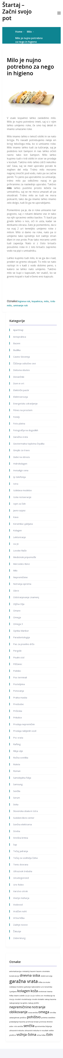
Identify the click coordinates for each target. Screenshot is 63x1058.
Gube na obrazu (21, 456)
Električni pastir (21, 390)
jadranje (27, 987)
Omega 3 (18, 623)
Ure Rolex (18, 884)
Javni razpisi (19, 510)
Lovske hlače (20, 550)
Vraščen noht (20, 911)
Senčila (16, 791)
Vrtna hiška (18, 917)
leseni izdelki (19, 996)
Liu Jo (16, 543)
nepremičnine (20, 1007)
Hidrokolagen (20, 463)
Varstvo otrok (20, 891)
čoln (49, 1034)
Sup (15, 844)
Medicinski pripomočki (24, 557)
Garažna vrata (20, 436)
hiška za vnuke (44, 982)
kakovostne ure (37, 987)
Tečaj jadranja (20, 851)
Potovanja (18, 690)
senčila (29, 1025)
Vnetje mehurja (21, 897)
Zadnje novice (20, 924)
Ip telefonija (19, 476)
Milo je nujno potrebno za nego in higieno (30, 66)
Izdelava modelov (22, 490)
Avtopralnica (19, 336)
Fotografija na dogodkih (25, 430)
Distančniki (18, 376)
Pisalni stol (18, 657)
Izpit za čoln (19, 503)
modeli (18, 999)
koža (34, 991)
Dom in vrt (18, 383)
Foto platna (19, 423)
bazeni (33, 971)
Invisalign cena (20, 470)
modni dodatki (38, 999)
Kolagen (17, 530)
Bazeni (16, 343)
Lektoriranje (19, 537)
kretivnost (42, 991)
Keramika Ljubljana (23, 523)
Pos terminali (20, 677)
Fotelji (16, 416)
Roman (16, 770)
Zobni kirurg (19, 938)
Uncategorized (21, 877)
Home (18, 31)
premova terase (32, 1022)
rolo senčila (18, 1026)
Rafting (17, 744)
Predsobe (18, 704)
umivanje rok (20, 305)
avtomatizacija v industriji (19, 971)
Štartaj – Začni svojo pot (17, 11)
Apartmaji (18, 329)
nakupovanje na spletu (18, 1003)
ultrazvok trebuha (16, 1030)
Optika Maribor (21, 630)
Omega (17, 617)
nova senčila (33, 1012)
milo (9, 188)
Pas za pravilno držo (23, 644)
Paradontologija (21, 637)
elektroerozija (46, 976)
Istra (15, 483)
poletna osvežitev (48, 1018)
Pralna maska (20, 697)
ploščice (23, 1018)
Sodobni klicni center (23, 817)
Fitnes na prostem (22, 410)
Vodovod (18, 904)
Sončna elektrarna (22, 824)
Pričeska (17, 710)
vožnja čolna (26, 1034)
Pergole (17, 650)
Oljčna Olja (18, 603)
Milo (29, 31)
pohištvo (34, 1017)
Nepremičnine (20, 577)
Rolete (16, 764)
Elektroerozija (20, 396)
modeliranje (26, 999)
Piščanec (17, 664)
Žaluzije (17, 931)
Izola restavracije (22, 497)
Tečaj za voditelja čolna (25, 857)
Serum (16, 797)
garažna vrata (23, 981)
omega (43, 1012)
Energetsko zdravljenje (25, 403)
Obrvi (16, 590)
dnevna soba (30, 975)
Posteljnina (19, 684)
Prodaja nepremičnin (24, 724)
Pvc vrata (18, 737)
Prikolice (17, 717)
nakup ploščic (33, 1003)
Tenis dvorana (20, 864)
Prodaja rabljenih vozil (24, 730)
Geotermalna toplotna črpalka (28, 443)
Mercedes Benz (21, 563)
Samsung (18, 784)
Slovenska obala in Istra (25, 811)
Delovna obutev (21, 370)
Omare (16, 610)
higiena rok (24, 301)
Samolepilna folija (22, 777)
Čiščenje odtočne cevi (24, 363)
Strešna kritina (20, 837)
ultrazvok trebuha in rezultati (36, 1030)
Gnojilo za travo (21, 450)
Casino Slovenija (21, 356)
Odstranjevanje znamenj (26, 597)
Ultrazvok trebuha (22, 871)
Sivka (15, 804)
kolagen (23, 991)
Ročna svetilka (20, 757)
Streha (16, 831)
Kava (15, 517)
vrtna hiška (41, 1035)
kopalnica (37, 301)
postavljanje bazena (17, 1022)
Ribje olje (18, 750)
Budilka (16, 350)
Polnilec (17, 670)
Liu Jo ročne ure (36, 996)
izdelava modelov (16, 987)
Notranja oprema (22, 583)
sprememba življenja (43, 1026)
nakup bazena (50, 999)
